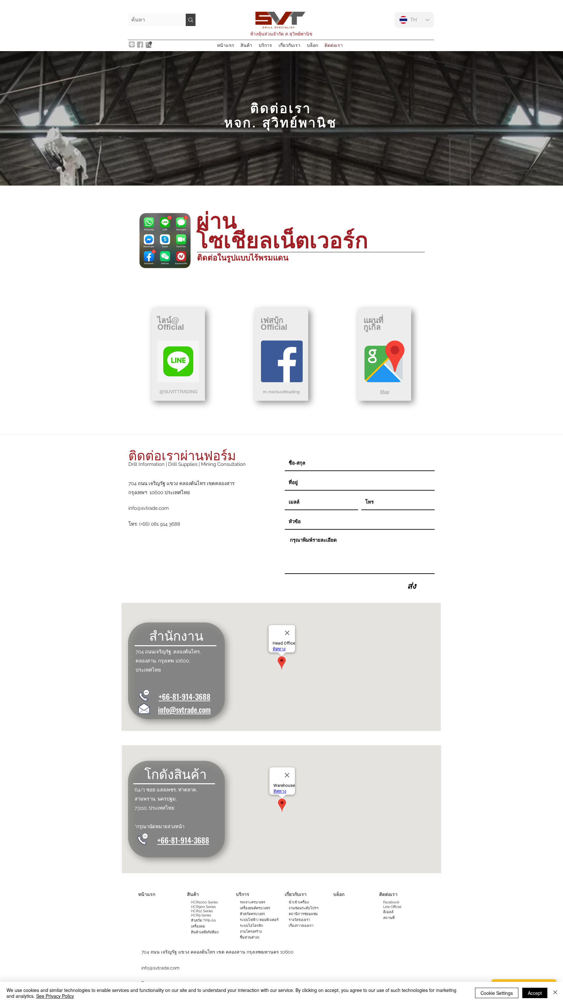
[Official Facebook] (282, 361)
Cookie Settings (497, 993)
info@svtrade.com (148, 508)
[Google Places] (384, 361)
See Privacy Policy (55, 996)
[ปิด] (555, 993)
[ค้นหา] (190, 20)
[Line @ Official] (178, 361)
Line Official (392, 907)
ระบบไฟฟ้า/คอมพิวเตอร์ (259, 920)
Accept (535, 993)
